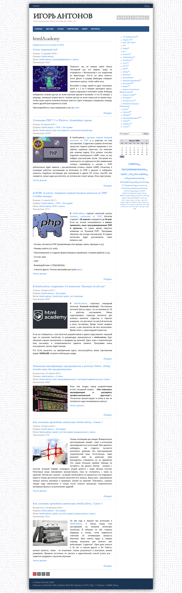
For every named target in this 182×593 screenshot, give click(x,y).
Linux (126, 63)
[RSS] (119, 17)
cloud (125, 202)
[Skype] (137, 17)
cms (127, 198)
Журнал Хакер (129, 95)
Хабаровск (142, 188)
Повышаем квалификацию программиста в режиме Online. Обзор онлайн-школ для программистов (71, 367)
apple (134, 191)
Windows (127, 75)
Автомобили (128, 78)
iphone (137, 202)
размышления (81, 432)
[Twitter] (123, 17)
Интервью (127, 98)
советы (75, 59)
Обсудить (108, 113)
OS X (126, 66)
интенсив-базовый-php (81, 130)
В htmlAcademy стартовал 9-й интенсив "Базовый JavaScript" (69, 286)
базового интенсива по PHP (85, 216)
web (54, 379)
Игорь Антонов (62, 15)
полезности (141, 185)
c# (124, 46)
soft (126, 178)
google (143, 202)
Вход (147, 6)
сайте (76, 108)
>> (48, 574)
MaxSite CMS (50, 585)
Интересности (129, 101)
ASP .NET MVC (129, 43)
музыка (135, 204)
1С (139, 204)
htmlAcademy (47, 56)
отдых (136, 195)
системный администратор (89, 379)
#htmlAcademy (80, 303)
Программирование (132, 118)
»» (147, 141)
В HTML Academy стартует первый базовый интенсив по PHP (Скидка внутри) (70, 194)
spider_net (68, 296)
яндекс (134, 206)
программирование (62, 59)
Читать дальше (40, 180)
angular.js (123, 206)
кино (130, 200)
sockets (129, 206)
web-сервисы (143, 195)
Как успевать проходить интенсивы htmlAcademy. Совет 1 (68, 503)
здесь (79, 269)
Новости (127, 112)
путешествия (144, 204)
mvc (147, 202)
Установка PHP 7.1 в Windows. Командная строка (62, 120)
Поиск (146, 134)
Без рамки (68, 127)
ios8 (134, 208)
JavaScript (57, 296)
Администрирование (132, 81)
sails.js (126, 72)
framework (125, 188)
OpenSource (127, 191)
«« (122, 141)
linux (144, 198)
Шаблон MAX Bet (66, 585)
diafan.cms (124, 200)
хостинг (142, 193)
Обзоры (127, 115)
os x (141, 200)
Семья (126, 121)
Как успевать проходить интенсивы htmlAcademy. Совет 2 (68, 422)
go (124, 51)
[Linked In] (142, 17)
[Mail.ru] (147, 17)
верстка (136, 193)
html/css (127, 54)
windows (131, 202)
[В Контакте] (128, 17)
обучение (78, 296)
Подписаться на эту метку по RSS (48, 45)
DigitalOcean (124, 195)
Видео (126, 86)
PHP (58, 127)
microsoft (135, 200)
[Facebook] (133, 17)
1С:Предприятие (130, 37)
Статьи (59, 376)
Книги (126, 109)
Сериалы (127, 124)
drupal (146, 206)
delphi (135, 198)
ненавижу (140, 206)
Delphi (126, 48)
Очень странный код (45, 49)
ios (131, 198)
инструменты (64, 130)
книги (140, 198)
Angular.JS (128, 40)
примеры (134, 188)
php (54, 130)
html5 (130, 195)
